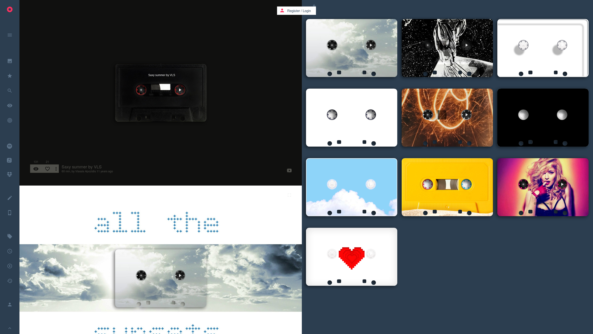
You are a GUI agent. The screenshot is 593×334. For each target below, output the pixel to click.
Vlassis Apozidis (85, 171)
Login (307, 10)
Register (293, 10)
